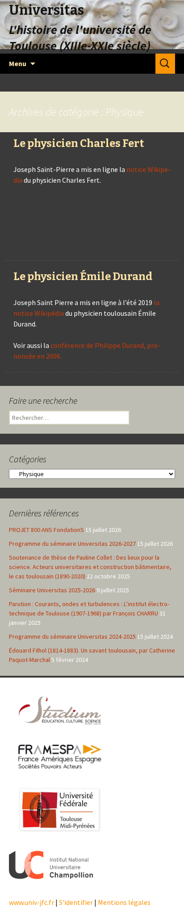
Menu (17, 63)
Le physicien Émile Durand (82, 276)
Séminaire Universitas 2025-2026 (52, 590)
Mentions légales (124, 902)
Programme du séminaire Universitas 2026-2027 (72, 544)
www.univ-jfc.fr (31, 902)
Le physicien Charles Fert (78, 143)
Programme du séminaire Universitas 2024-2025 (72, 636)
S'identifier (76, 902)
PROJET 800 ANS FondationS (46, 530)
